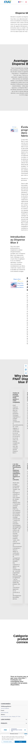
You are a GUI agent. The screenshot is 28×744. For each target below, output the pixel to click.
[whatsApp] (26, 369)
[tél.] (26, 366)
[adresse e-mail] (26, 373)
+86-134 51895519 (5, 708)
